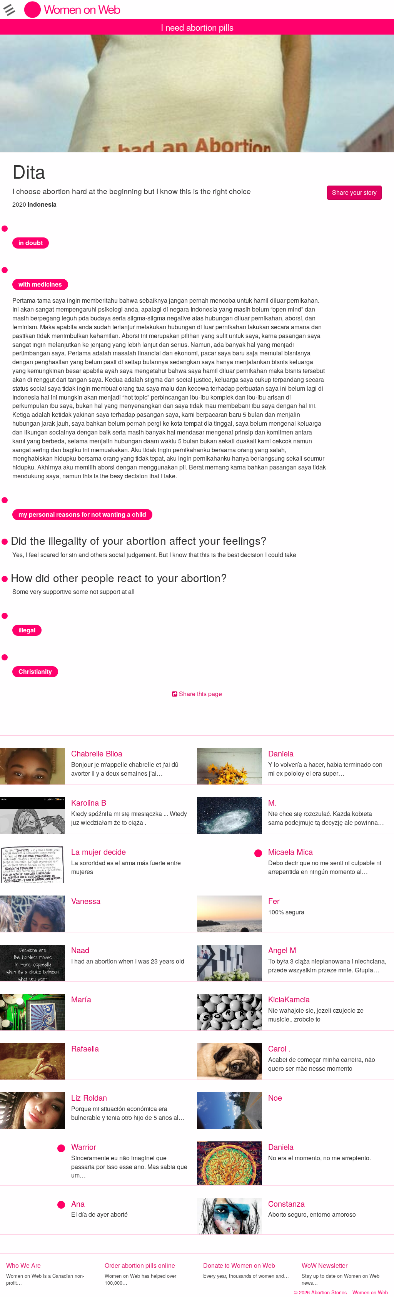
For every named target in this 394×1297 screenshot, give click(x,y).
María (81, 999)
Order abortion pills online (140, 1265)
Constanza (286, 1203)
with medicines (40, 284)
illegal (26, 629)
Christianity (35, 671)
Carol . (279, 1048)
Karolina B (88, 802)
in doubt (30, 242)
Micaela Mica (290, 851)
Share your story (354, 192)
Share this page (199, 693)
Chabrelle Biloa (96, 753)
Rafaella (85, 1048)
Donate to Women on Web (239, 1265)
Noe (275, 1097)
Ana (78, 1203)
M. (272, 802)
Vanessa (85, 900)
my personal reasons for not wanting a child (82, 514)
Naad (80, 949)
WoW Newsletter (324, 1265)
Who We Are (23, 1265)
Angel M (282, 949)
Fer (274, 900)
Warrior (83, 1146)
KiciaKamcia (289, 999)
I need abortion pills (197, 27)
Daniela (281, 753)
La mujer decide (98, 851)
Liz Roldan (89, 1097)
